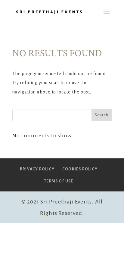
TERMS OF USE (58, 181)
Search (101, 115)
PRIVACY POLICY (37, 169)
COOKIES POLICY (80, 169)
